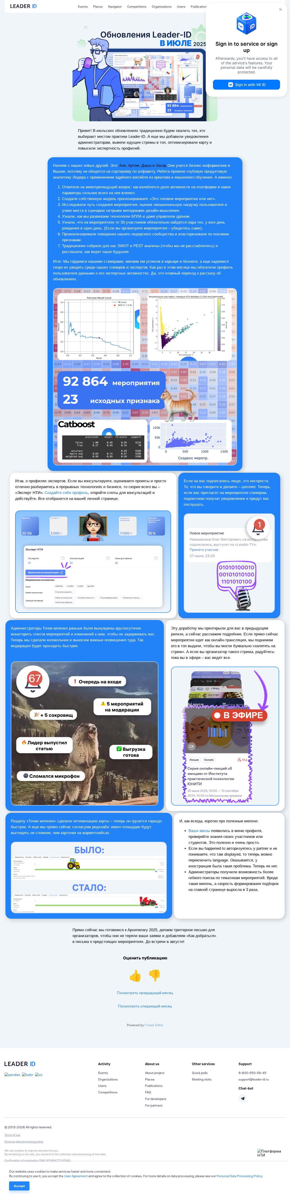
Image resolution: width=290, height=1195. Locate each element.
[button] (121, 1064)
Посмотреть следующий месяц (145, 1006)
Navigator (115, 7)
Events (83, 7)
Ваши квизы (199, 831)
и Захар (158, 165)
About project (154, 1073)
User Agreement (76, 1176)
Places (98, 7)
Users (181, 7)
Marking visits (201, 1079)
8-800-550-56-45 (252, 1073)
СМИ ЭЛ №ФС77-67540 (54, 1160)
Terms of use (12, 1135)
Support (245, 1064)
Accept (19, 1186)
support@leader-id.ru (254, 1079)
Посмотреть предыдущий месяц (145, 992)
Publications (199, 7)
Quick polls (200, 1073)
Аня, (123, 165)
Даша (145, 165)
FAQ (148, 1092)
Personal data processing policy (24, 1141)
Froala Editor (154, 1025)
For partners (153, 1105)
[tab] (121, 1064)
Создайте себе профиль (66, 493)
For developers (155, 1099)
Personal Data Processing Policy (239, 1176)
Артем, (133, 165)
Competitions (136, 7)
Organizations (162, 7)
